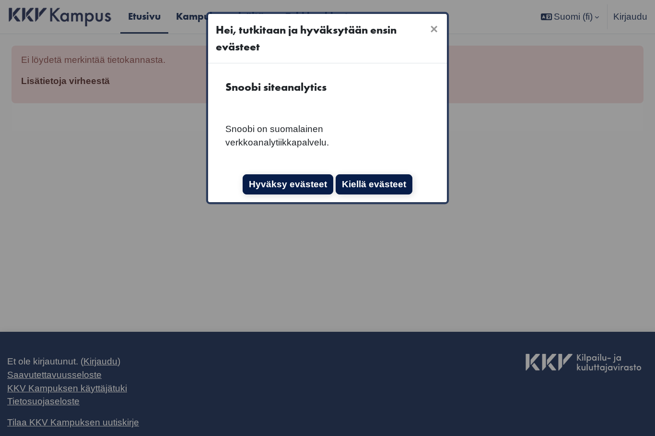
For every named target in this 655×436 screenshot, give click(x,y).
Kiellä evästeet (374, 184)
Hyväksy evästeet (288, 184)
